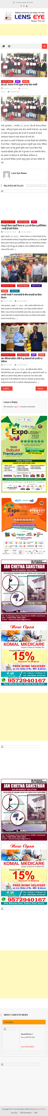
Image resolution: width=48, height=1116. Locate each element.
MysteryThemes (40, 1109)
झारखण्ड (25, 81)
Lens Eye (14, 1112)
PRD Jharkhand (25, 1112)
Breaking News (8, 222)
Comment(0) (14, 91)
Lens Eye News (19, 173)
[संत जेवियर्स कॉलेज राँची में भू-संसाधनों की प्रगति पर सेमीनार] (24, 337)
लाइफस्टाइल (14, 291)
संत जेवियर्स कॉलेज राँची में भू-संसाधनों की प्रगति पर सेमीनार (21, 360)
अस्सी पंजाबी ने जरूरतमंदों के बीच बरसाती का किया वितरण (21, 296)
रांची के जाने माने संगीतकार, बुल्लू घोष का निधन (8, 388)
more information (27, 1046)
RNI (36, 1112)
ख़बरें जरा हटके (36, 285)
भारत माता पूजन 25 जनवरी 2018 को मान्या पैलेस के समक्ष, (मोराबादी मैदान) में (42, 388)
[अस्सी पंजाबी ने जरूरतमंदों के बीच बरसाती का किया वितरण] (24, 268)
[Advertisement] (24, 717)
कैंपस (17, 81)
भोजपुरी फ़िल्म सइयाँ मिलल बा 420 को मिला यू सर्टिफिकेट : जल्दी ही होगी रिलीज (23, 227)
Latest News (7, 81)
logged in (16, 406)
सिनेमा (34, 222)
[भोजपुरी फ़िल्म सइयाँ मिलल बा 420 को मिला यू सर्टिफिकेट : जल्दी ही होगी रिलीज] (24, 204)
